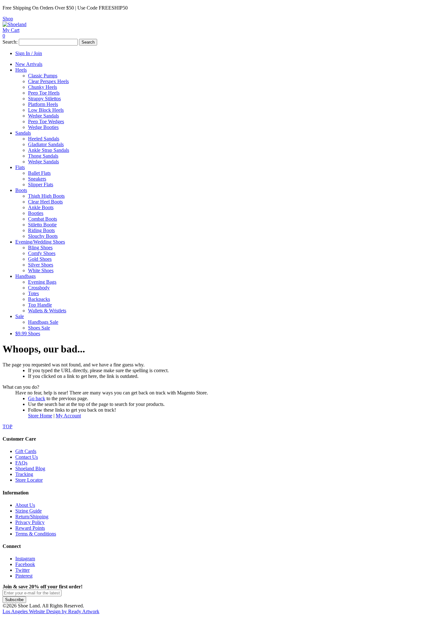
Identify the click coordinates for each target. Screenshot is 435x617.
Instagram (25, 558)
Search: (10, 42)
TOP (7, 426)
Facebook (25, 564)
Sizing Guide (28, 511)
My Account (68, 415)
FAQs (21, 462)
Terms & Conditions (35, 533)
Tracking (24, 474)
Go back (36, 398)
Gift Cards (25, 451)
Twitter (22, 570)
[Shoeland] (14, 24)
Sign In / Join (28, 53)
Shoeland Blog (30, 468)
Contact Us (26, 457)
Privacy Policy (30, 522)
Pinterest (23, 575)
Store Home (40, 415)
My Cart (11, 30)
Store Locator (29, 480)
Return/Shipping (31, 516)
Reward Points (30, 528)
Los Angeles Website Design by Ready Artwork (51, 611)
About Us (25, 505)
